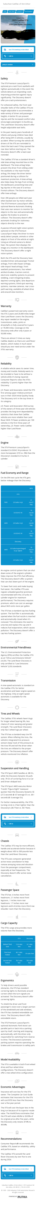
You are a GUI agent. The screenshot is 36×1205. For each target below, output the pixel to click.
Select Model (12, 11)
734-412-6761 (25, 1187)
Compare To (20, 11)
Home (4, 11)
